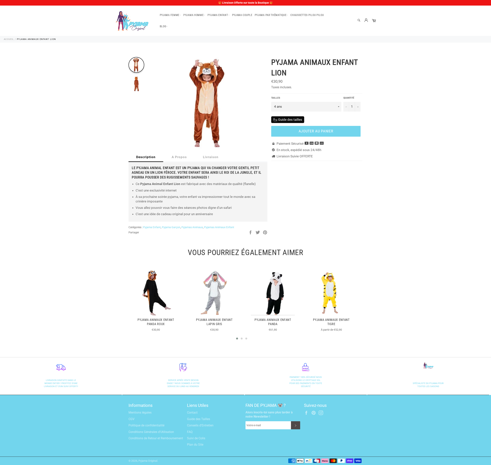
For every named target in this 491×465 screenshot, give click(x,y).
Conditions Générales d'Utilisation (151, 432)
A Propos (179, 157)
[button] (237, 338)
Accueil (9, 39)
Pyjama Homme (193, 15)
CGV (131, 419)
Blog (163, 26)
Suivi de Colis (196, 438)
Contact (192, 412)
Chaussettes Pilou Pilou (307, 15)
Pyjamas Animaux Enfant (219, 227)
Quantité (348, 98)
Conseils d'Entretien (200, 425)
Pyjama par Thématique (271, 15)
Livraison (210, 157)
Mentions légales (140, 412)
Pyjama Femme (169, 15)
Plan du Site (195, 444)
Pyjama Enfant (218, 15)
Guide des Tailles (198, 419)
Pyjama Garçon (171, 227)
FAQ (190, 432)
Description (146, 157)
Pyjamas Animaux (192, 227)
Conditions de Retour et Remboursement (156, 438)
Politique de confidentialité (146, 425)
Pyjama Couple (242, 15)
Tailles (275, 98)
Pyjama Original (147, 460)
